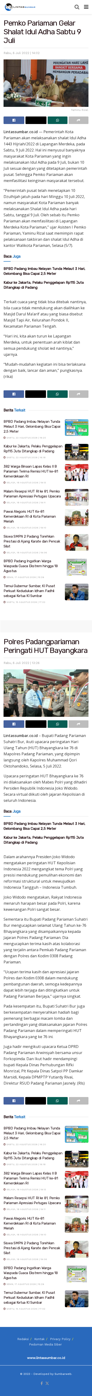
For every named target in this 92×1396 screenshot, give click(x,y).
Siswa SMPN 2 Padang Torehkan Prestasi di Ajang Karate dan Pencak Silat (32, 541)
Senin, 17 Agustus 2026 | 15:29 (25, 577)
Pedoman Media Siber (45, 1344)
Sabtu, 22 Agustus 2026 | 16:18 (26, 457)
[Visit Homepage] (21, 7)
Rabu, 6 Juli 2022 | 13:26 (22, 663)
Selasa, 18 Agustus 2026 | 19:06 (26, 552)
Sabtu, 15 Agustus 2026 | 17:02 (25, 602)
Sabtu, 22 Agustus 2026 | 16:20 (26, 437)
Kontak (39, 1339)
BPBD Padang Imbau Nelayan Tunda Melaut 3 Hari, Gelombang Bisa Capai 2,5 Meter (32, 426)
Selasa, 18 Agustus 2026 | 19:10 (26, 527)
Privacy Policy (60, 1339)
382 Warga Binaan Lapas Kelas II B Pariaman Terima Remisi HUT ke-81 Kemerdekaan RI (31, 471)
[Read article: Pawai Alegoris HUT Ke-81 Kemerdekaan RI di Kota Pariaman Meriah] (76, 517)
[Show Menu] (86, 7)
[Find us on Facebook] (42, 1383)
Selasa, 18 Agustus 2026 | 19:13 (26, 482)
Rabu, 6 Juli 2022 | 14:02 (22, 53)
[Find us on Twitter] (47, 1383)
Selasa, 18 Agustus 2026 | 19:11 (26, 502)
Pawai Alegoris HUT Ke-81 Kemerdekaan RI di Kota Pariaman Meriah (30, 516)
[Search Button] (77, 7)
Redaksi (23, 1339)
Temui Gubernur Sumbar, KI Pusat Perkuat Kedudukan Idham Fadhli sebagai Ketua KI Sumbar (29, 591)
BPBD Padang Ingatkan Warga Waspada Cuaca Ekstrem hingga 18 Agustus (31, 566)
